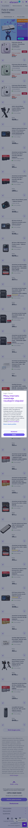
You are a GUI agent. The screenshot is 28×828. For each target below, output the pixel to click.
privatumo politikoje (13, 421)
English (5, 393)
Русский (10, 393)
